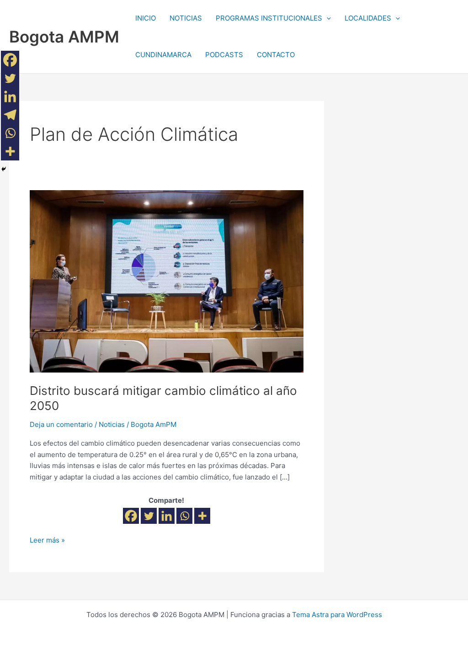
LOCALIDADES (368, 18)
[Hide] (3, 169)
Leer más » (47, 539)
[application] (326, 18)
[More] (202, 516)
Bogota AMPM (64, 36)
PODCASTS (224, 54)
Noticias (112, 424)
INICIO (145, 18)
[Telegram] (10, 115)
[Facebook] (131, 516)
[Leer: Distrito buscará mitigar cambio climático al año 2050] (166, 281)
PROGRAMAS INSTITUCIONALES (269, 18)
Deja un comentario (61, 424)
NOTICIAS (186, 18)
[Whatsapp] (184, 516)
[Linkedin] (167, 516)
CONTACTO (276, 54)
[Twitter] (149, 516)
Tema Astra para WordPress (337, 614)
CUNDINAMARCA (163, 54)
